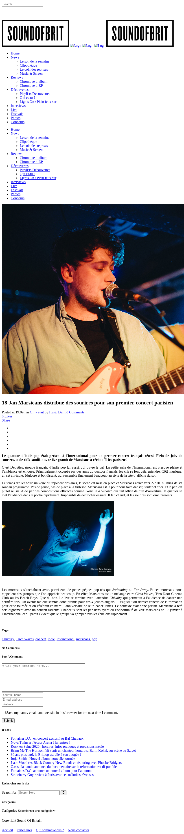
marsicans (83, 639)
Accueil (7, 830)
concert (40, 639)
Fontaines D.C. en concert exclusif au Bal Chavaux (47, 738)
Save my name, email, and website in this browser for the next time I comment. (62, 713)
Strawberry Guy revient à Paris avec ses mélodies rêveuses (52, 775)
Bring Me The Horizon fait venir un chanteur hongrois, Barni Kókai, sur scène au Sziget (73, 750)
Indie (51, 639)
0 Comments (75, 412)
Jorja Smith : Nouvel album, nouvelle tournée (43, 758)
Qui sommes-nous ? (50, 830)
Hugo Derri (57, 412)
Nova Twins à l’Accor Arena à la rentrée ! (40, 742)
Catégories (9, 810)
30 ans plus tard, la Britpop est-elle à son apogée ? (46, 754)
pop (94, 639)
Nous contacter (78, 830)
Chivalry (8, 639)
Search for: (9, 792)
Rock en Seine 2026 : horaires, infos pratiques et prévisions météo (57, 746)
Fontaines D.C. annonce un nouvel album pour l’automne (51, 771)
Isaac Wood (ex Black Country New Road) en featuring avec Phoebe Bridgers (66, 762)
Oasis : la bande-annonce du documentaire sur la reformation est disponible (64, 767)
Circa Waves (25, 639)
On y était (37, 412)
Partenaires (24, 830)
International (65, 639)
